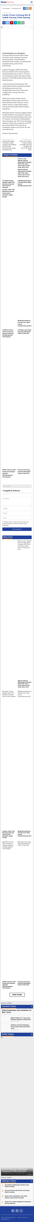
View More (17, 995)
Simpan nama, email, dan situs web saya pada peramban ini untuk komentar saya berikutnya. (15, 523)
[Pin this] (11, 22)
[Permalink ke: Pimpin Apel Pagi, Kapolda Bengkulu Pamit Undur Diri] (25, 398)
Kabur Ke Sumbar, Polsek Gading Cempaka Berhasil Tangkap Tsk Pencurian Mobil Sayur (26, 145)
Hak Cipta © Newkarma (8, 1217)
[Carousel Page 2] (28, 1174)
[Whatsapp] (19, 22)
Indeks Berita (5, 1219)
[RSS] (30, 8)
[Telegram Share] (15, 22)
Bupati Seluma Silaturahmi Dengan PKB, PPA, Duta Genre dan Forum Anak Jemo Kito (24, 173)
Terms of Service (22, 1217)
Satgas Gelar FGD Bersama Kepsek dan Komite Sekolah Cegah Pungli (8, 193)
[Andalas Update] (8, 2)
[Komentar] (23, 22)
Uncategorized (13, 19)
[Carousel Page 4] (30, 1174)
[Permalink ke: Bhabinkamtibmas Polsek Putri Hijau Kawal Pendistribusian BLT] (25, 249)
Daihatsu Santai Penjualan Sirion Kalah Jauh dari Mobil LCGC (20, 1026)
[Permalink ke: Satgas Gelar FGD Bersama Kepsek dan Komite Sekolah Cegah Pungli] (9, 184)
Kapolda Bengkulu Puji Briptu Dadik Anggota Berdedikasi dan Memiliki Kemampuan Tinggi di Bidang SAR (9, 145)
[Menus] (31, 2)
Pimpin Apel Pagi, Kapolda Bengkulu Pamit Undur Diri (24, 471)
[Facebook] (24, 8)
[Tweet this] (7, 22)
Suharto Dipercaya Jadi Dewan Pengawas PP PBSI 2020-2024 (14, 1170)
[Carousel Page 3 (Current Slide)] (29, 1174)
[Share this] (4, 22)
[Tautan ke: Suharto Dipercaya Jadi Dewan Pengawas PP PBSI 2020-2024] (17, 1106)
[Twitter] (27, 8)
